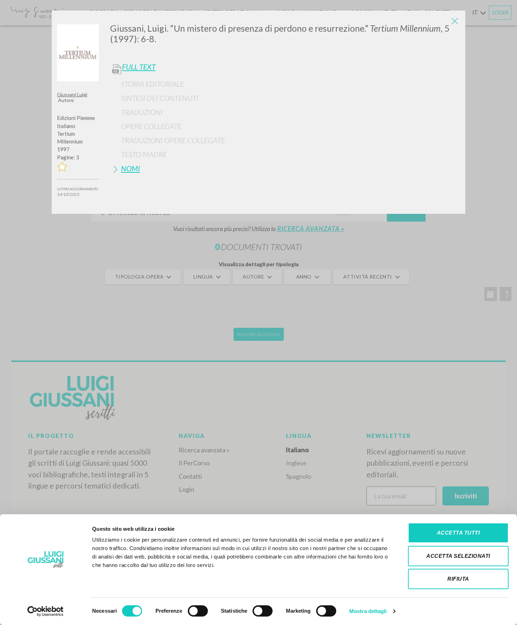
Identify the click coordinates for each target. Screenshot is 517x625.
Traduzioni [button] (142, 112)
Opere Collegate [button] (151, 126)
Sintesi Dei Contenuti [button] (159, 98)
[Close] (455, 21)
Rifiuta (458, 579)
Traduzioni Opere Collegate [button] (173, 140)
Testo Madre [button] (144, 154)
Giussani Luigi (72, 94)
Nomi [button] (130, 168)
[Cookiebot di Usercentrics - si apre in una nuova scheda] (45, 611)
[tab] (285, 84)
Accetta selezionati (458, 556)
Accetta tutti (458, 533)
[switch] (198, 611)
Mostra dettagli (368, 611)
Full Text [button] (138, 67)
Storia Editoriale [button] (152, 84)
